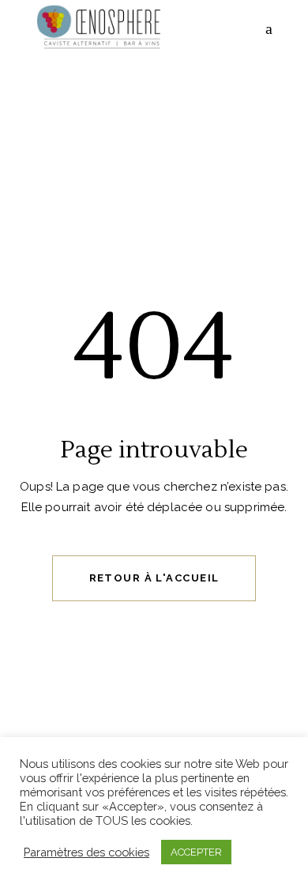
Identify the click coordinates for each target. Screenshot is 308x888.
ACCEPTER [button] (196, 852)
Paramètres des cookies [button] (86, 852)
